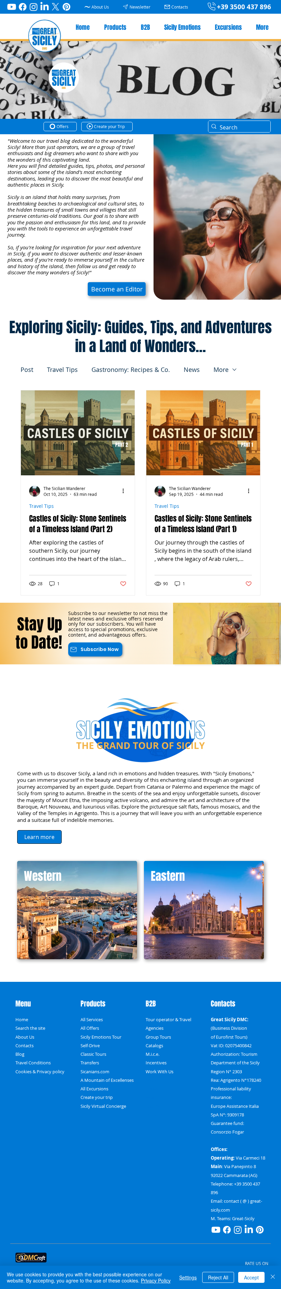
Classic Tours (93, 1054)
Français (154, 1115)
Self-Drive (90, 1046)
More (221, 369)
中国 (150, 1097)
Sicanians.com (95, 1072)
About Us (24, 1037)
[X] (55, 7)
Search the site (30, 1028)
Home (21, 1020)
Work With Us (159, 1072)
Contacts (24, 1046)
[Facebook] (22, 7)
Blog (19, 1054)
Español (154, 1106)
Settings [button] (188, 1277)
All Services (92, 1020)
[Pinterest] (66, 7)
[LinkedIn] (44, 7)
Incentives (156, 1063)
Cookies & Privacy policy (39, 1072)
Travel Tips (62, 369)
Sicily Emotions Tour (101, 1037)
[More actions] (125, 491)
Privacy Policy (156, 1280)
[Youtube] (12, 7)
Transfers (90, 1063)
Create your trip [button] (97, 1097)
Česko (152, 1089)
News (192, 369)
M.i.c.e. (152, 1054)
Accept (251, 1277)
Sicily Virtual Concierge (103, 1106)
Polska (152, 1080)
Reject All (218, 1277)
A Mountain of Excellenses (107, 1080)
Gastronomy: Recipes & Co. (130, 369)
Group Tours (158, 1037)
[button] (137, 6)
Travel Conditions (33, 1063)
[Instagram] (33, 7)
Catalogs (154, 1046)
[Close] (273, 1277)
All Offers (90, 1028)
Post (27, 369)
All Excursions (94, 1089)
